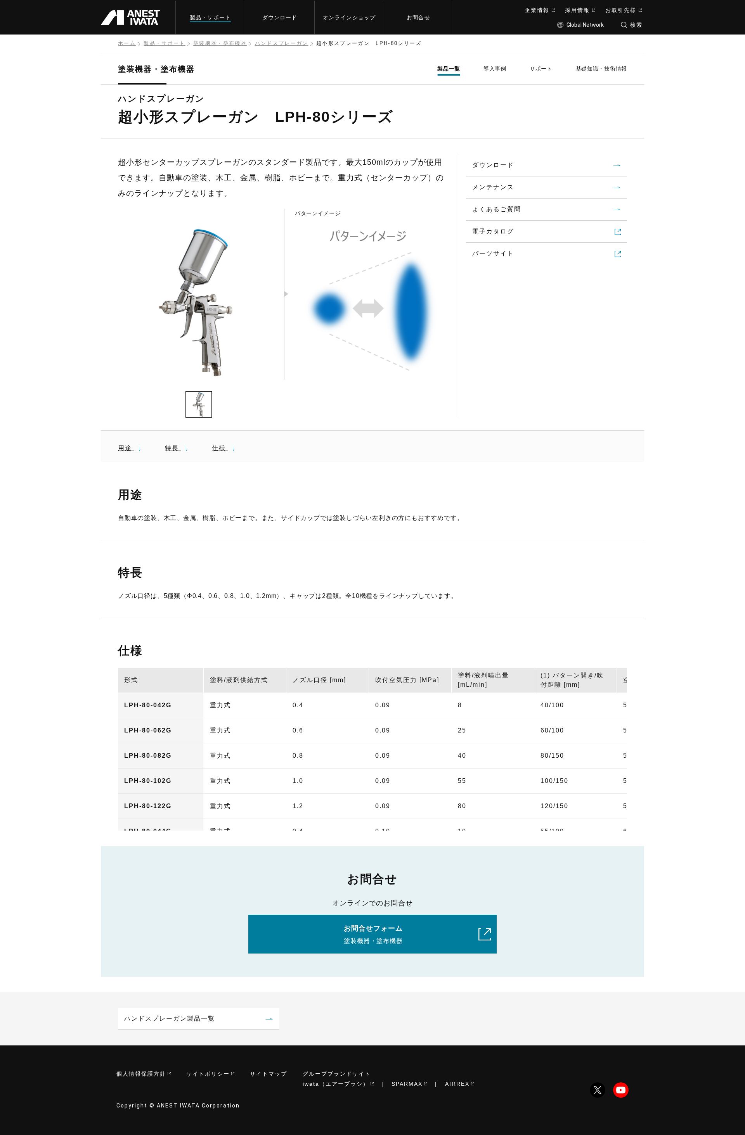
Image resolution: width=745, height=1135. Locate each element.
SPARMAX (407, 1084)
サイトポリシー (208, 1074)
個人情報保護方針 (141, 1074)
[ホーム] (133, 17)
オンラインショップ (349, 17)
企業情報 (537, 10)
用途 (126, 448)
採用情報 (577, 10)
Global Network (585, 25)
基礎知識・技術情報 (601, 69)
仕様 (220, 448)
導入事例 (494, 69)
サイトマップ (268, 1074)
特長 (173, 448)
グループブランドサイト (337, 1074)
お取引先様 (620, 10)
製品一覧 (448, 69)
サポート (541, 69)
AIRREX (457, 1084)
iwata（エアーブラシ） (336, 1084)
